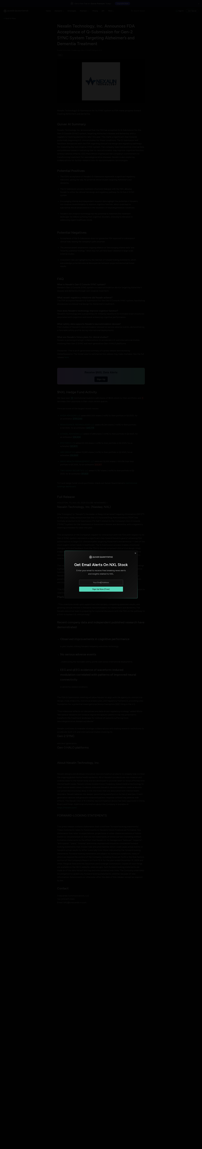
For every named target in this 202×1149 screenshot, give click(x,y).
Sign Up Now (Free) (101, 589)
